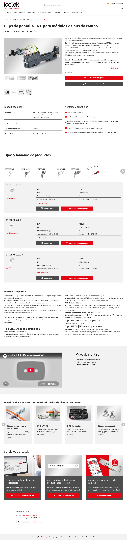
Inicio (6, 19)
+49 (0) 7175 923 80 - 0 (30, 515)
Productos (14, 19)
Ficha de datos (13, 198)
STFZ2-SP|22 (40, 19)
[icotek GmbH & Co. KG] (11, 5)
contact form (36, 522)
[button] (6, 55)
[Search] (81, 5)
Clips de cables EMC (27, 19)
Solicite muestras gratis (95, 78)
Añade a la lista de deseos (78, 209)
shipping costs (46, 537)
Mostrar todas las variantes (95, 84)
